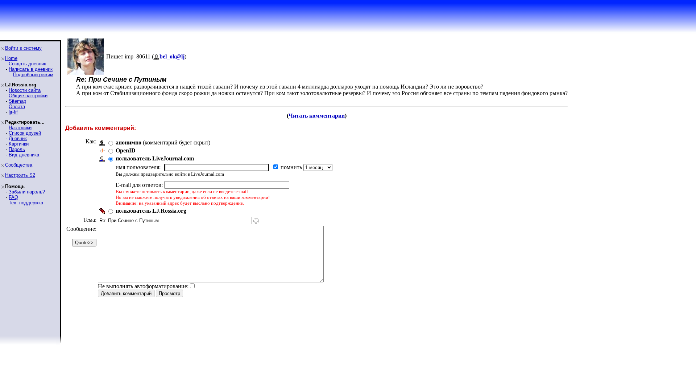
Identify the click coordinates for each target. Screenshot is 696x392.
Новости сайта (25, 90)
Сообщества (18, 165)
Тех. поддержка (26, 202)
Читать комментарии (317, 116)
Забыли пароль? (27, 192)
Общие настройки (28, 95)
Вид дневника (24, 155)
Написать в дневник (31, 69)
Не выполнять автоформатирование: (143, 286)
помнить (292, 167)
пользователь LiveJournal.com (155, 158)
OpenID (126, 150)
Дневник (18, 138)
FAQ (13, 197)
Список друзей (25, 133)
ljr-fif (13, 112)
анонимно (128, 142)
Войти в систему (23, 48)
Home (11, 58)
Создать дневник (27, 63)
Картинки (19, 144)
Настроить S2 (20, 175)
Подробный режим (33, 74)
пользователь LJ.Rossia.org (151, 211)
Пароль (17, 149)
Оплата (17, 106)
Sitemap (17, 101)
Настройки (20, 127)
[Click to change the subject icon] (256, 221)
